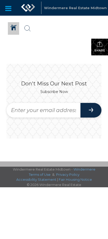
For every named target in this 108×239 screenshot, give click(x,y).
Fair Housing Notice (75, 179)
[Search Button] (27, 28)
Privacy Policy (67, 174)
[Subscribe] (90, 110)
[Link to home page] (28, 8)
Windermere (84, 169)
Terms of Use (40, 174)
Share (99, 50)
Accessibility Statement (36, 179)
